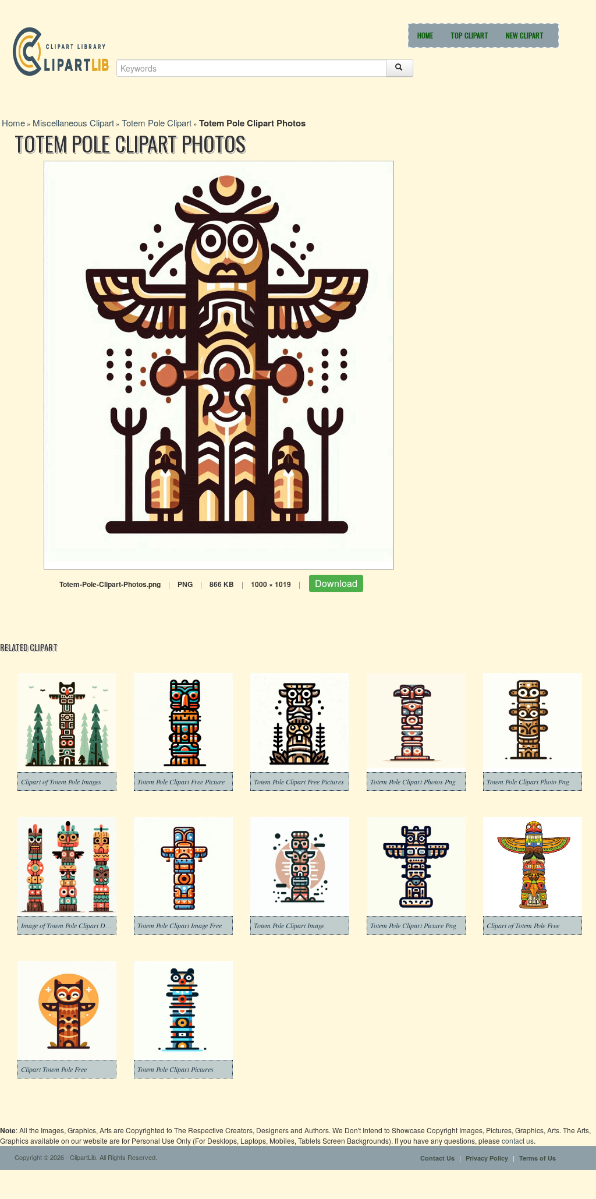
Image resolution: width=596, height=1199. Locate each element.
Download (336, 583)
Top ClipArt (469, 35)
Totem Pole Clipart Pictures (175, 1069)
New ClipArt (525, 35)
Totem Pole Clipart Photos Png (413, 781)
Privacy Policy (487, 1158)
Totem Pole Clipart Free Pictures (299, 781)
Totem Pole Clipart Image (289, 925)
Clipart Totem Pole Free (54, 1069)
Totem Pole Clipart (156, 122)
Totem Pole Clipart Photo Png (528, 781)
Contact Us (437, 1158)
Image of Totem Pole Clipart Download (75, 925)
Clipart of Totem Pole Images (61, 781)
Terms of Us (537, 1158)
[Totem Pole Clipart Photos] (219, 364)
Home (425, 35)
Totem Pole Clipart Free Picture (181, 781)
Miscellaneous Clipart (73, 122)
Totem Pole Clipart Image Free (179, 925)
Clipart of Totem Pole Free (523, 925)
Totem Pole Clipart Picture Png (413, 925)
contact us (518, 1140)
